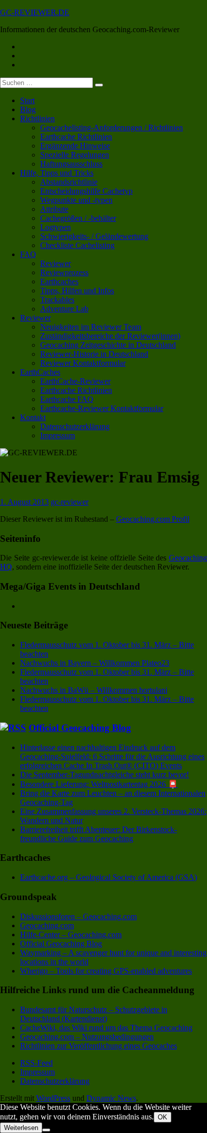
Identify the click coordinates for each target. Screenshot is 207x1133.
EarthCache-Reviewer (75, 381)
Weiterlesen (21, 1127)
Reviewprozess (64, 272)
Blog (28, 109)
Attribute (54, 209)
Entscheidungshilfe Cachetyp (86, 191)
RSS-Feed (36, 1063)
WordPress (53, 1098)
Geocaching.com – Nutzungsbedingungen (87, 1036)
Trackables (57, 299)
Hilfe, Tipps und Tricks (56, 173)
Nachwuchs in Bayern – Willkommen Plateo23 (94, 663)
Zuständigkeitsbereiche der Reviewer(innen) (110, 336)
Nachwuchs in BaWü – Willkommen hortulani (93, 690)
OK (162, 1117)
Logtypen (55, 227)
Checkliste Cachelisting (77, 245)
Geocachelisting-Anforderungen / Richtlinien (111, 127)
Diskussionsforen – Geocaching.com (78, 916)
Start (27, 100)
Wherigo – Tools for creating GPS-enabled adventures (106, 970)
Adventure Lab (64, 308)
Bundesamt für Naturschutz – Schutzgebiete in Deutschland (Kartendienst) (93, 1014)
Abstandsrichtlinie (68, 182)
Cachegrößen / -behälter (78, 218)
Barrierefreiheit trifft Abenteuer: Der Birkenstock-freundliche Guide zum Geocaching (98, 834)
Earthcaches (59, 281)
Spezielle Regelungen (74, 154)
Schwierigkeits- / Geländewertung (94, 236)
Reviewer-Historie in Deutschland (94, 354)
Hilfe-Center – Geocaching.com (71, 934)
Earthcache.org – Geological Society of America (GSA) (108, 877)
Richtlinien (37, 118)
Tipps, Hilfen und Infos (77, 290)
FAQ (28, 254)
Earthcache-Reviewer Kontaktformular (101, 408)
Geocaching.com (47, 925)
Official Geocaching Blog (80, 727)
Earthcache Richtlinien (76, 136)
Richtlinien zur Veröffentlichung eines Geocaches (98, 1045)
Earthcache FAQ (66, 399)
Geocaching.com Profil (152, 519)
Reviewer (55, 263)
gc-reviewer (69, 502)
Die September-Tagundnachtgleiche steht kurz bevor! (104, 774)
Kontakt (33, 417)
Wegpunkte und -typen (76, 200)
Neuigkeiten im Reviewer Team (90, 326)
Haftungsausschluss (71, 163)
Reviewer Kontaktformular (83, 363)
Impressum (57, 435)
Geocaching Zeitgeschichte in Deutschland (108, 345)
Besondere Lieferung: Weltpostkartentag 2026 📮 (99, 784)
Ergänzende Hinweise (75, 145)
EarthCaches (40, 372)
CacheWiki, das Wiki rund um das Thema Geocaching (106, 1027)
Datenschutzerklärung (75, 426)
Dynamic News (111, 1098)
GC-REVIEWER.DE (34, 12)
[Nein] (46, 1129)
